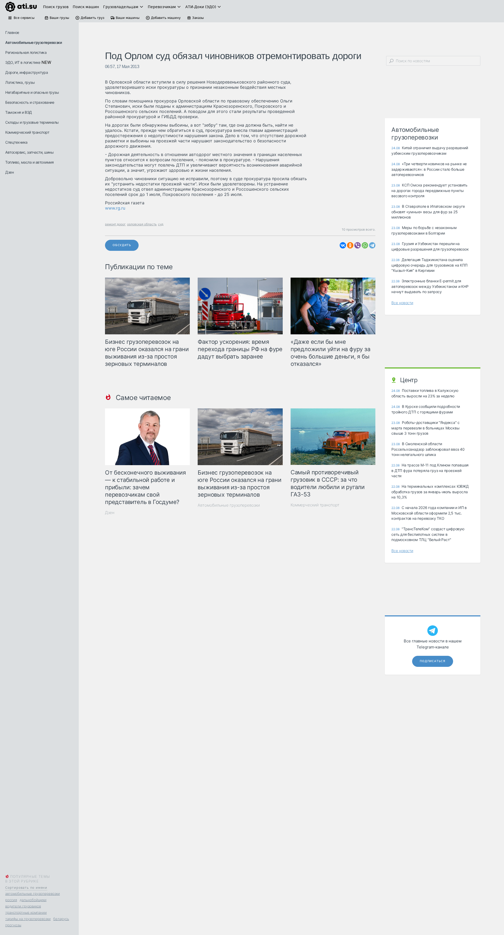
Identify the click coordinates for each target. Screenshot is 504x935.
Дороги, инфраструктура (26, 72)
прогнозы (13, 925)
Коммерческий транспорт (27, 132)
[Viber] (357, 245)
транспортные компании (26, 912)
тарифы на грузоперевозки (28, 919)
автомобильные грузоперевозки (32, 893)
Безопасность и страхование (29, 102)
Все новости (402, 302)
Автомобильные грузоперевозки (33, 42)
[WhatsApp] (365, 245)
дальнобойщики (33, 900)
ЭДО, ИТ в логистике (22, 62)
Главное (12, 32)
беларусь (61, 919)
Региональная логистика (25, 52)
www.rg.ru (115, 208)
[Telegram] (372, 245)
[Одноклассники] (350, 245)
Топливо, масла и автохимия (29, 162)
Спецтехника (16, 142)
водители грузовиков (23, 906)
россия (11, 900)
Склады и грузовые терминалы (32, 122)
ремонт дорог (115, 224)
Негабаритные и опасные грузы (32, 92)
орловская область (142, 224)
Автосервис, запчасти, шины (29, 152)
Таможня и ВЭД (18, 112)
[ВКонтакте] (343, 245)
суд (160, 224)
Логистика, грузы (20, 82)
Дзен (9, 172)
